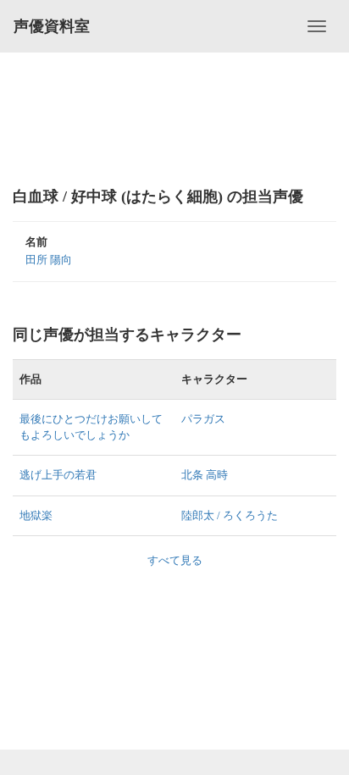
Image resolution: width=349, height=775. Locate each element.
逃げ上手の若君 (58, 474)
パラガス (203, 418)
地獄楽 (36, 515)
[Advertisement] (174, 118)
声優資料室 (52, 26)
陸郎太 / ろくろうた (229, 515)
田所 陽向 (48, 259)
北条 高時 (204, 474)
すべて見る (174, 560)
